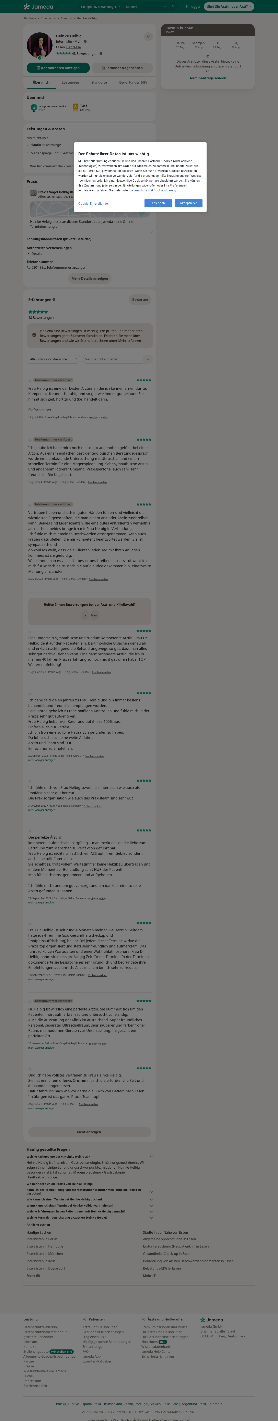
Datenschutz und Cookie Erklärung (153, 190)
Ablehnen (158, 203)
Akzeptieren (189, 203)
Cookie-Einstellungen (94, 203)
